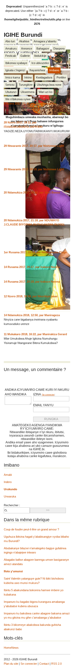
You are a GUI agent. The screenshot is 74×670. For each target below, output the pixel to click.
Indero (8, 482)
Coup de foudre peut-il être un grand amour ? (31, 529)
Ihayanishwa (37, 70)
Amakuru (11, 48)
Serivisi (9, 84)
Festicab (10, 55)
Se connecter (48, 394)
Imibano (54, 70)
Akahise (24, 41)
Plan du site (11, 663)
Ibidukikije (40, 55)
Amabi (8, 474)
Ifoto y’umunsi (13, 571)
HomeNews (11, 647)
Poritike (61, 77)
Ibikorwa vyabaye (16, 63)
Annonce (26, 48)
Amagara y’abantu (45, 41)
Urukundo (10, 489)
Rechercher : (12, 505)
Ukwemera (27, 92)
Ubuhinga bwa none (49, 84)
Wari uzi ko (45, 92)
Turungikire (25, 84)
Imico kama (12, 77)
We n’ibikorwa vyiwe (18, 99)
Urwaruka (10, 496)
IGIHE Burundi (23, 34)
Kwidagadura (44, 77)
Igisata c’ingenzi (15, 70)
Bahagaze (42, 48)
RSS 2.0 (56, 663)
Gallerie (25, 55)
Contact (44, 663)
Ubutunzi (10, 92)
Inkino (28, 77)
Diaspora (59, 48)
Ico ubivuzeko (40, 63)
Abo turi (10, 41)
